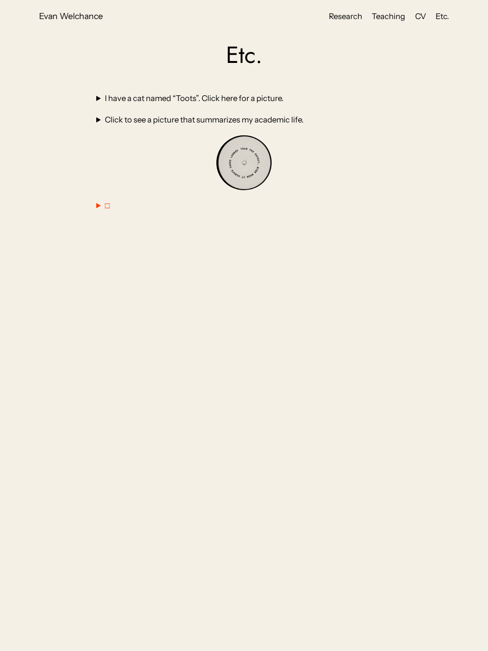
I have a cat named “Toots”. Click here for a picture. (194, 98)
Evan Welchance (71, 16)
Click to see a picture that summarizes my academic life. (204, 119)
